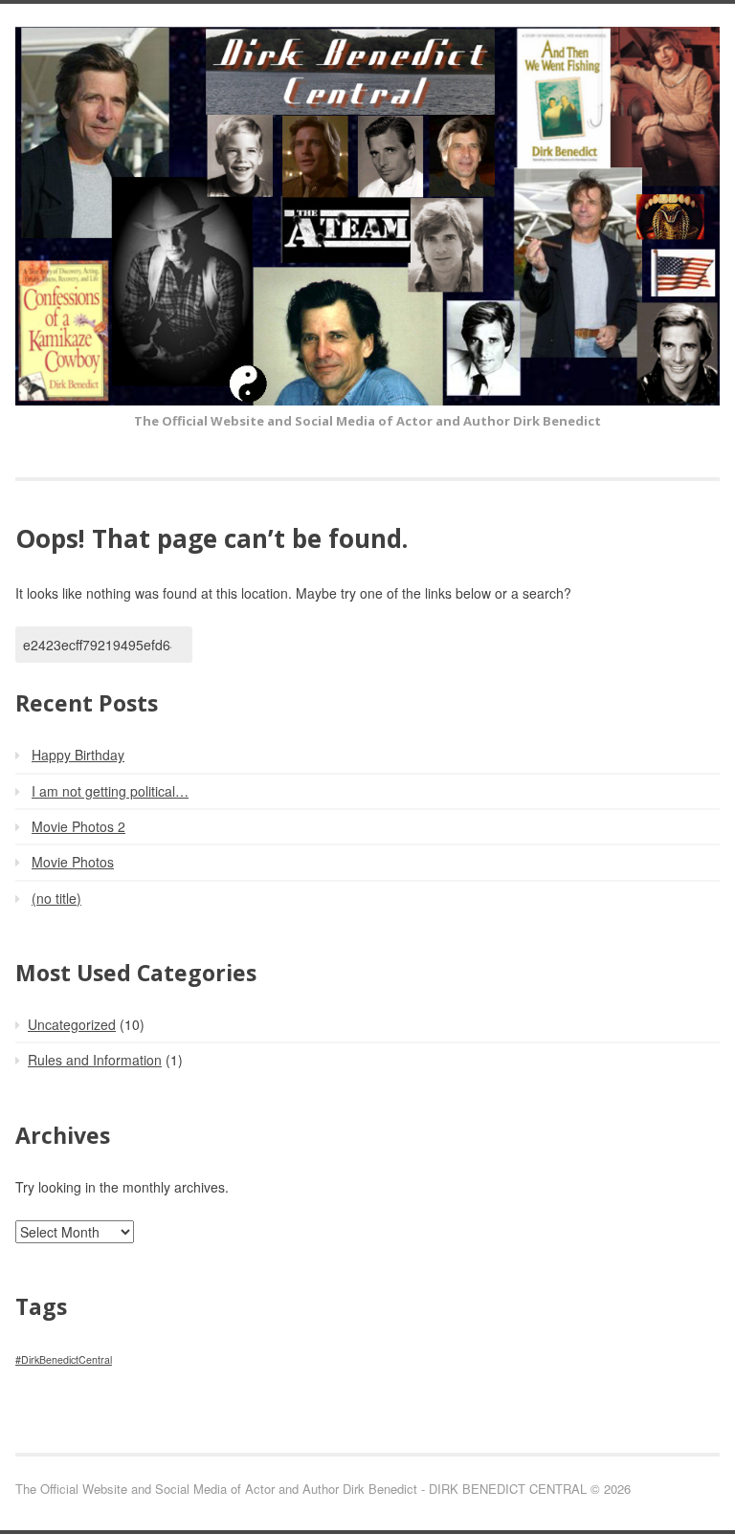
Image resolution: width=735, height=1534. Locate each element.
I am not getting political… (110, 790)
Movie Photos (73, 861)
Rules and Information (95, 1059)
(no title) (56, 898)
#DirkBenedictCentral (63, 1359)
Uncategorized (72, 1024)
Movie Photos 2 (78, 826)
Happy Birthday (78, 754)
